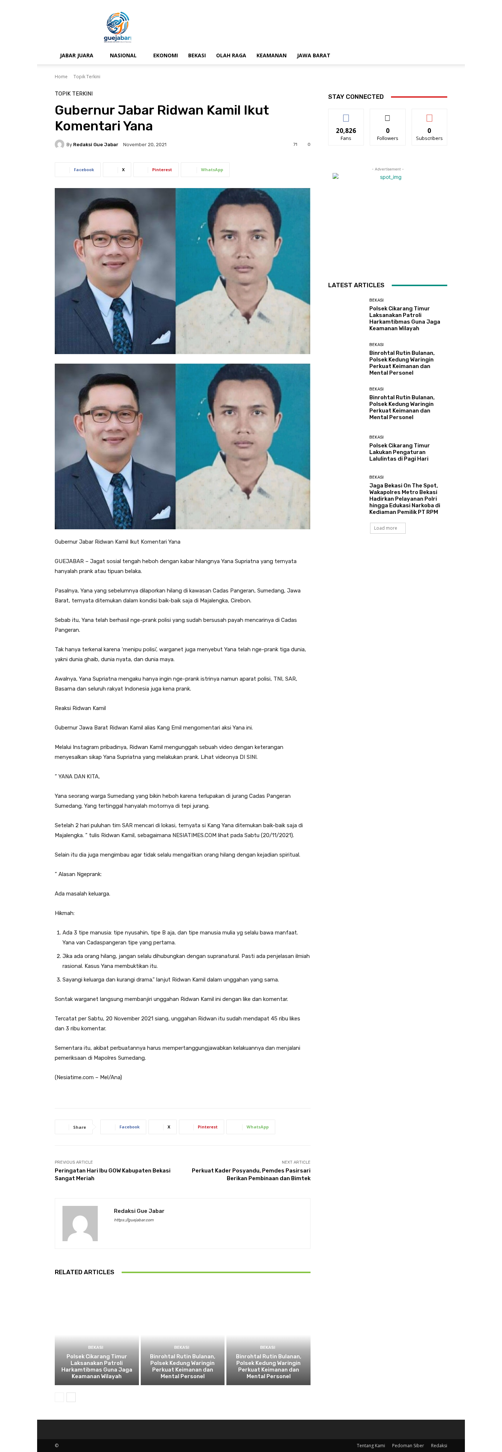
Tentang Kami (371, 1445)
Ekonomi (165, 55)
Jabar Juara (76, 55)
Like (346, 114)
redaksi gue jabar (95, 144)
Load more (385, 528)
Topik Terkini (86, 76)
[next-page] (71, 1397)
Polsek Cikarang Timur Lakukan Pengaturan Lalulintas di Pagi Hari (399, 452)
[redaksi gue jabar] (61, 144)
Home (61, 76)
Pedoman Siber (408, 1445)
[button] (438, 56)
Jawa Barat (313, 55)
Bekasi (197, 55)
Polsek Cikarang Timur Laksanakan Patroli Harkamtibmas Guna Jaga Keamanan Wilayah (96, 1366)
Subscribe (429, 114)
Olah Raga (231, 55)
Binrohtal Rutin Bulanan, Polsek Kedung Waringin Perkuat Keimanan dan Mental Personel (182, 1366)
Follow (388, 114)
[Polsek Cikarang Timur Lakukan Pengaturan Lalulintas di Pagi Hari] (346, 448)
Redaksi (439, 1445)
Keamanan (272, 55)
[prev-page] (59, 1397)
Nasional (123, 55)
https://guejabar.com (134, 1220)
